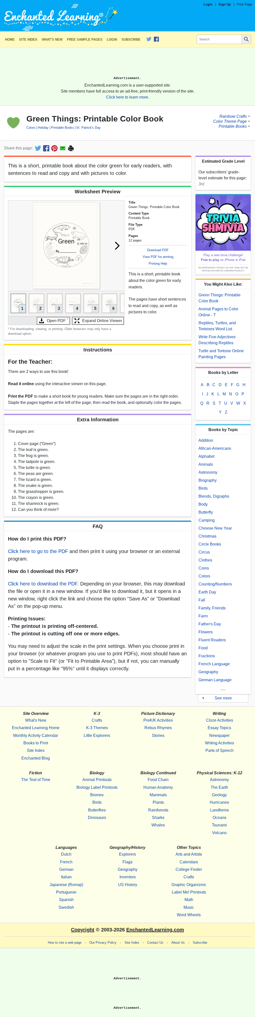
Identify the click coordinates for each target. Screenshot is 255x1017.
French (66, 862)
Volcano (219, 833)
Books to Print (35, 743)
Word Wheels (189, 915)
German (66, 869)
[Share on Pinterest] (54, 148)
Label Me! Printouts (189, 892)
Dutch (66, 854)
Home (10, 39)
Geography (208, 672)
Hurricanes (219, 802)
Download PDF (158, 250)
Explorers (127, 854)
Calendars (189, 862)
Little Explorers (97, 735)
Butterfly (205, 512)
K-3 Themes (97, 728)
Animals (205, 464)
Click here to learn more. (127, 97)
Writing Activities (219, 743)
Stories (158, 735)
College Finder (189, 869)
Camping (206, 520)
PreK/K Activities (158, 720)
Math (189, 900)
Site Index (28, 39)
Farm (203, 616)
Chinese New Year (215, 528)
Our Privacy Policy (103, 942)
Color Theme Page (230, 121)
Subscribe (131, 39)
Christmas (207, 536)
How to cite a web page (64, 942)
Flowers (205, 632)
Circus (204, 552)
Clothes (205, 560)
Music (189, 907)
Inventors (128, 877)
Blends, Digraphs (213, 496)
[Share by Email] (63, 148)
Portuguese (66, 892)
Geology (219, 795)
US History (127, 885)
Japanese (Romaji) (66, 885)
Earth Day (207, 592)
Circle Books (209, 544)
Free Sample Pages (85, 39)
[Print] (71, 148)
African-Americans (214, 448)
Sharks (158, 817)
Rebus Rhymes (158, 728)
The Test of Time (35, 780)
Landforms (219, 810)
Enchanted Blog (35, 758)
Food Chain (158, 780)
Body (203, 504)
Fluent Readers (212, 640)
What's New (52, 39)
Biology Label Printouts (97, 787)
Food (203, 648)
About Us (178, 942)
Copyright (82, 929)
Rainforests (158, 810)
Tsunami (219, 825)
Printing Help (158, 263)
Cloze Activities (219, 720)
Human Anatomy (158, 787)
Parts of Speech (219, 750)
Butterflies (97, 810)
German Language (215, 680)
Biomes (97, 795)
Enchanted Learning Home (36, 728)
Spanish (66, 900)
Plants (158, 802)
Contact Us (155, 942)
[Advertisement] (127, 64)
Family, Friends (212, 608)
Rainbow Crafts (233, 116)
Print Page (244, 4)
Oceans (219, 817)
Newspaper (219, 735)
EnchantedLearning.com (155, 929)
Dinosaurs (97, 817)
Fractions (206, 656)
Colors (31, 127)
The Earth (219, 787)
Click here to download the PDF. (43, 583)
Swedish (66, 907)
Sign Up (224, 4)
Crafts (97, 720)
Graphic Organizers (189, 885)
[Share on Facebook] (46, 148)
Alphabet (206, 456)
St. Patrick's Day (88, 127)
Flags (127, 862)
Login (207, 4)
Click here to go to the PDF (38, 551)
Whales (158, 825)
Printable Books (62, 127)
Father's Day (209, 624)
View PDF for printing (158, 257)
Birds (203, 488)
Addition (205, 440)
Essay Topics (219, 728)
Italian (66, 877)
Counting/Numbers (215, 584)
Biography (207, 480)
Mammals (158, 795)
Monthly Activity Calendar (35, 735)
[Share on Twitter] (38, 148)
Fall (201, 600)
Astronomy (207, 472)
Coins (203, 568)
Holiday (43, 127)
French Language (214, 664)
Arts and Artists (189, 854)
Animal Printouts (97, 780)
